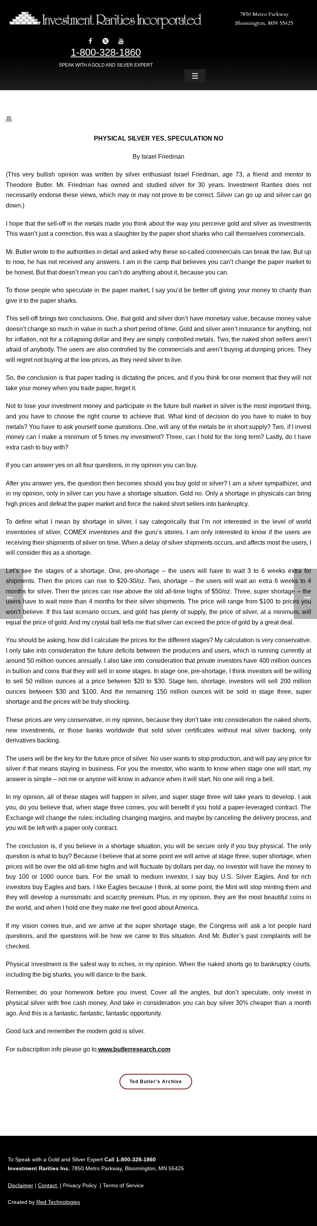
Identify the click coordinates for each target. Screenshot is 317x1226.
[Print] (13, 115)
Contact (48, 1185)
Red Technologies (58, 1202)
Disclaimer (20, 1185)
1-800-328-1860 (106, 52)
